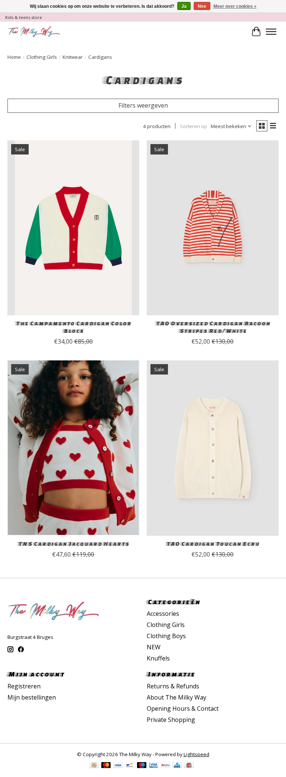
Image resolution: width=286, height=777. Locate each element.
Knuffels (158, 658)
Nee (202, 6)
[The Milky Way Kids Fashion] (33, 31)
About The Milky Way (176, 697)
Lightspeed (196, 754)
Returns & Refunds (173, 686)
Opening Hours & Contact (183, 708)
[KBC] (177, 766)
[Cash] (94, 766)
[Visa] (118, 766)
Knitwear (73, 57)
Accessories (163, 613)
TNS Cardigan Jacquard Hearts (73, 544)
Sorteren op (193, 126)
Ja (184, 6)
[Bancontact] (129, 766)
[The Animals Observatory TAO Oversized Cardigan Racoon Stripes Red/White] (213, 228)
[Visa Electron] (153, 766)
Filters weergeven (143, 105)
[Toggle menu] (271, 31)
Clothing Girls (41, 57)
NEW (154, 647)
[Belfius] (165, 766)
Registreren (24, 686)
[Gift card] (189, 766)
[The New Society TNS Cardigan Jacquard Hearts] (73, 448)
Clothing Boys (166, 636)
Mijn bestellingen (31, 697)
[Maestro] (142, 766)
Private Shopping (171, 720)
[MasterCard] (106, 766)
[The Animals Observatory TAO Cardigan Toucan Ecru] (213, 448)
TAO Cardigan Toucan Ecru (212, 544)
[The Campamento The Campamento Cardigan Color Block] (73, 228)
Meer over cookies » (235, 6)
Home (14, 57)
